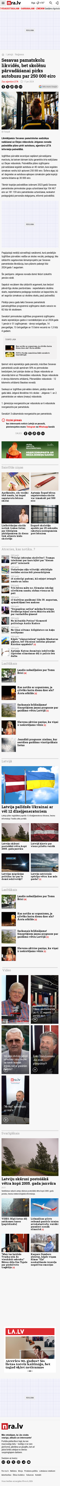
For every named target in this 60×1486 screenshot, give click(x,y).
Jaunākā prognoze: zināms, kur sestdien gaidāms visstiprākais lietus (37, 742)
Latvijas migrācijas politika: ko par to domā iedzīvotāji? (13, 876)
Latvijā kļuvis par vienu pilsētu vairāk (43, 845)
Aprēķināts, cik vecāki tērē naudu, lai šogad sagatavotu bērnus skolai (15, 496)
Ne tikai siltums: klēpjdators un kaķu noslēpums (33, 631)
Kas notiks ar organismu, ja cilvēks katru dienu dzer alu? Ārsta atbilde (34, 347)
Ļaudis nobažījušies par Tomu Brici (36, 671)
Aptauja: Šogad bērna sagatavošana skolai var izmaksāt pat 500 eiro (43, 496)
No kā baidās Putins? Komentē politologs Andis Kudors (29, 622)
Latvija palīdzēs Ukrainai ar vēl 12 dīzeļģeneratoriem (27, 809)
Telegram (30, 427)
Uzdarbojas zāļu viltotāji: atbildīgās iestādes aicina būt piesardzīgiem (31, 571)
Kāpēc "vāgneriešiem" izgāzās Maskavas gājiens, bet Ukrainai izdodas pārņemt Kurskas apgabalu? (34, 642)
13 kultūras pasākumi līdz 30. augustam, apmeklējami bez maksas (34, 601)
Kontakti (38, 1475)
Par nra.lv (5, 1471)
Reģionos (19, 54)
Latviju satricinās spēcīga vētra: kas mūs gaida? (44, 876)
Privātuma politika (31, 1471)
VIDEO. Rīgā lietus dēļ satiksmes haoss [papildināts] (14, 1221)
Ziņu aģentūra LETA (10, 81)
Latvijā (9, 54)
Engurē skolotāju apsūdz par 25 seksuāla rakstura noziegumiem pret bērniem (44, 529)
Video (6, 970)
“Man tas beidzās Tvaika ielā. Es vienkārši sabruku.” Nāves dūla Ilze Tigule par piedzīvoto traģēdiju (14, 1261)
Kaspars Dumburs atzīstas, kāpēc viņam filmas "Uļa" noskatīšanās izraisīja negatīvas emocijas (43, 1259)
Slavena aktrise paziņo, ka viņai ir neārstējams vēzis (37, 723)
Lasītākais (9, 663)
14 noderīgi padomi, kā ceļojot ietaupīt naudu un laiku (33, 580)
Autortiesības (6, 1475)
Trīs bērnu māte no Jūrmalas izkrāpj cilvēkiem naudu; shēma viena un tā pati (32, 590)
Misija (20, 1471)
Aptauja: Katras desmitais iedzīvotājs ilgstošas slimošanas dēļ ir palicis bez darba (33, 653)
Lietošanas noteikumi (47, 1471)
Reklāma (13, 1471)
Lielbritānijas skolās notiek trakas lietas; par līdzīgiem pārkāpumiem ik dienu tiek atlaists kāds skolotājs (15, 532)
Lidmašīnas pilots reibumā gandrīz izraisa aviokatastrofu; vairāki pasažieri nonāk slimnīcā (44, 1224)
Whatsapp (43, 427)
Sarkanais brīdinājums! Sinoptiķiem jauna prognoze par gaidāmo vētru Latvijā (37, 707)
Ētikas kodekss (19, 1475)
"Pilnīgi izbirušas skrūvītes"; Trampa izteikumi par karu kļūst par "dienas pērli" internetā (32, 560)
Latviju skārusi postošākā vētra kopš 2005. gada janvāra (14, 846)
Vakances (30, 1475)
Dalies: (19, 433)
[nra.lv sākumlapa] (14, 3)
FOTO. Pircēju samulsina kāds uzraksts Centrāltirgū (33, 354)
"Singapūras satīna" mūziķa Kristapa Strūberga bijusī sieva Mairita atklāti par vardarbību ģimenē (33, 611)
